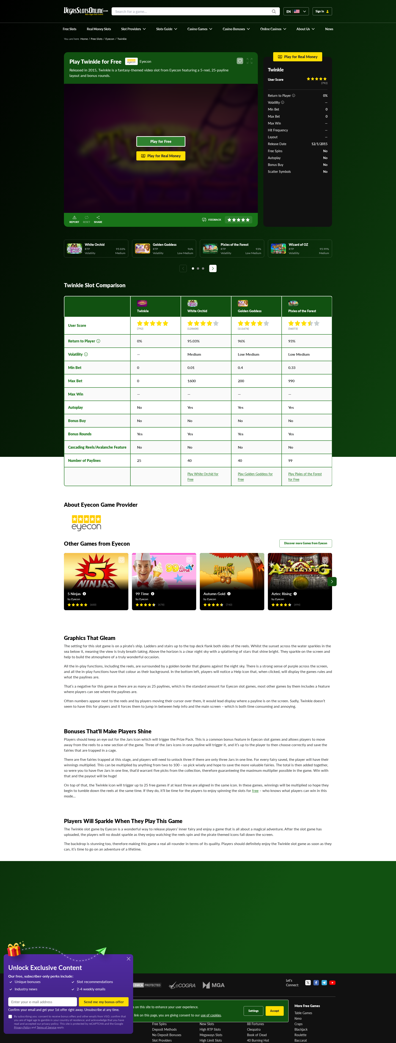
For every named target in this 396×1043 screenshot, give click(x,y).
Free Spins (159, 1023)
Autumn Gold (214, 593)
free (255, 790)
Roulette (300, 1034)
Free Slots (96, 39)
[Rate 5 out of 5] (248, 220)
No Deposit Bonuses (166, 1034)
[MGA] (214, 985)
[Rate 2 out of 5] (234, 220)
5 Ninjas (74, 593)
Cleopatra (254, 1029)
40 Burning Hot (258, 1040)
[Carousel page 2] (198, 268)
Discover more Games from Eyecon (305, 543)
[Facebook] (316, 982)
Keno (298, 1018)
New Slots (207, 1023)
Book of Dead (257, 1034)
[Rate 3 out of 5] (238, 220)
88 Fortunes (255, 1023)
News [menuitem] (329, 29)
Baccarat (300, 1040)
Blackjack (301, 1029)
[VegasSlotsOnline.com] (86, 11)
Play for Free (160, 141)
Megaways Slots (211, 1034)
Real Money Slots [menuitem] (99, 29)
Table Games (303, 1012)
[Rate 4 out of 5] (243, 220)
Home (84, 39)
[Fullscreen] (249, 61)
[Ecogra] (182, 985)
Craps (298, 1023)
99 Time (142, 593)
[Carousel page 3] (203, 268)
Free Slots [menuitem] (69, 29)
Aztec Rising (282, 593)
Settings (253, 1011)
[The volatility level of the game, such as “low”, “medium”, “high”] (282, 102)
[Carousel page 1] (193, 268)
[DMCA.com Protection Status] (144, 985)
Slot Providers (162, 1040)
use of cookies (211, 1015)
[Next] (213, 268)
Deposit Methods (164, 1029)
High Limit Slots (211, 1040)
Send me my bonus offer (104, 1001)
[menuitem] (133, 29)
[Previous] (183, 268)
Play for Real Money (164, 155)
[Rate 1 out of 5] (229, 220)
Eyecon (109, 39)
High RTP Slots (210, 1029)
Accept (274, 1011)
